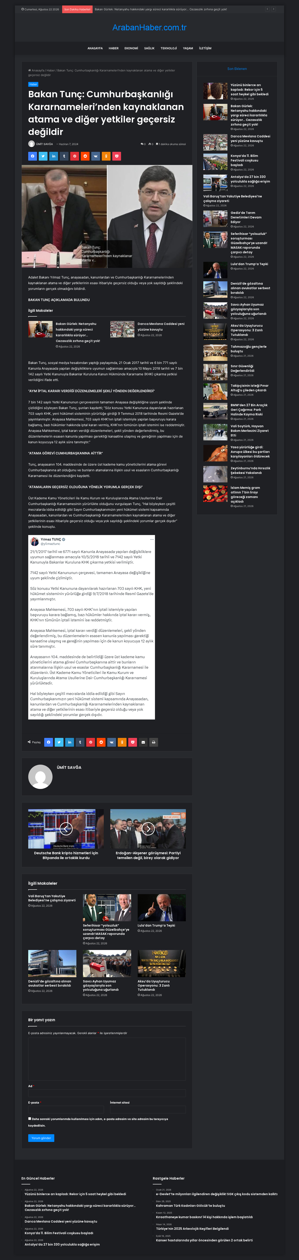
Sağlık (149, 48)
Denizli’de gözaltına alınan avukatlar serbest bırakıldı (49, 983)
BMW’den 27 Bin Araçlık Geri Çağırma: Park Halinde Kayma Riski (249, 409)
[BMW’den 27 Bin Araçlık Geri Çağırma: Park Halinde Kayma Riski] (215, 411)
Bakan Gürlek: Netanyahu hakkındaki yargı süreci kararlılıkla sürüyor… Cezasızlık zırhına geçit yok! (249, 115)
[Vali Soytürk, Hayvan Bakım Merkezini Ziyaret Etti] (215, 432)
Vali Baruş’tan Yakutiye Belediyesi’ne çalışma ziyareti (52, 898)
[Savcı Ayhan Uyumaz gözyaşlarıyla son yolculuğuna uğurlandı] (107, 963)
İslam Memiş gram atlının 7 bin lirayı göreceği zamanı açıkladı (245, 495)
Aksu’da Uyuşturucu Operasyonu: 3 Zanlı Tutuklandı (154, 985)
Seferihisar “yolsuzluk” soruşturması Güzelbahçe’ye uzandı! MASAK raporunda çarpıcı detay (106, 931)
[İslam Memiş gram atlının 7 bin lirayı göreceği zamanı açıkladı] (215, 494)
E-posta (34, 1102)
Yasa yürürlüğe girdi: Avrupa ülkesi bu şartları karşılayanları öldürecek (250, 452)
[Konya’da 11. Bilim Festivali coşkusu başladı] (215, 162)
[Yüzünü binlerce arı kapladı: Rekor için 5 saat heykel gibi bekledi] (215, 91)
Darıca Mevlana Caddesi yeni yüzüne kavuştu (250, 138)
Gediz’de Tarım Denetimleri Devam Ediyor (246, 217)
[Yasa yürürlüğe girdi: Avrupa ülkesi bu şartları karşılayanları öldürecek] (215, 453)
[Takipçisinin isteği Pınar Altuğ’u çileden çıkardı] (215, 391)
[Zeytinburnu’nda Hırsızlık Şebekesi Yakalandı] (215, 474)
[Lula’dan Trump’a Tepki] (162, 907)
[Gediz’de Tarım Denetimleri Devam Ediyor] (215, 219)
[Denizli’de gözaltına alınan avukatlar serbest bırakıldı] (52, 963)
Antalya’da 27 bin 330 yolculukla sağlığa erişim (250, 179)
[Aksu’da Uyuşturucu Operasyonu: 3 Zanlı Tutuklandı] (162, 963)
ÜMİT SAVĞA (44, 144)
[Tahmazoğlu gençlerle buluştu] (215, 352)
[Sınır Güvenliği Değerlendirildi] (215, 372)
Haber (113, 48)
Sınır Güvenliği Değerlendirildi (242, 368)
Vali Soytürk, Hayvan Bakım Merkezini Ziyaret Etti (250, 431)
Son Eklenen (237, 69)
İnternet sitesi (120, 1102)
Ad (31, 1086)
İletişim (205, 48)
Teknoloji (169, 48)
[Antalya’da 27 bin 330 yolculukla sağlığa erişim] (215, 183)
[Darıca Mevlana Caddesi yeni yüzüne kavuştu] (122, 329)
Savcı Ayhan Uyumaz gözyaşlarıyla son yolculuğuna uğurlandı (101, 985)
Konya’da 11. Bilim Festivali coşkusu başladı (244, 160)
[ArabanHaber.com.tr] (149, 27)
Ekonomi (131, 48)
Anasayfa (95, 48)
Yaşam (188, 48)
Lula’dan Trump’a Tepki (156, 925)
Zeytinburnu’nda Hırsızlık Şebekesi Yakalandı (250, 470)
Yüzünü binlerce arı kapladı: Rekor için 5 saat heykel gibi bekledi (250, 89)
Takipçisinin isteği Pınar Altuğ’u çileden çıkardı (250, 387)
